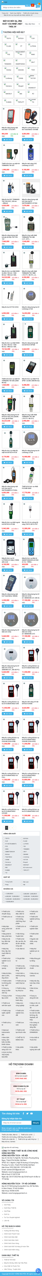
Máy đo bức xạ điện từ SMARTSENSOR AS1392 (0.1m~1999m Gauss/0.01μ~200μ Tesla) (31, 560)
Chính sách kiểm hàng (11, 1250)
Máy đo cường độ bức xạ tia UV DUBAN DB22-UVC (30, 810)
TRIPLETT (26, 870)
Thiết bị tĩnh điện (10, 1260)
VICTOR (25, 859)
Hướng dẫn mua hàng (11, 1231)
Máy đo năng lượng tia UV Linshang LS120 (30, 308)
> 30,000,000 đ (9, 901)
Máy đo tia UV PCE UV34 (10, 307)
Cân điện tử (20, 949)
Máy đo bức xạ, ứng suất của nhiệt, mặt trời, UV (18, 15)
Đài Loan (26, 882)
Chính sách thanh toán (12, 1234)
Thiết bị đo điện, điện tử (10, 1135)
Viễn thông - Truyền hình (12, 1269)
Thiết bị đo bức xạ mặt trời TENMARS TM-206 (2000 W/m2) (11, 380)
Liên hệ (6, 1220)
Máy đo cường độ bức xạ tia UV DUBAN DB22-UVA (30, 667)
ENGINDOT (8, 865)
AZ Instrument (27, 867)
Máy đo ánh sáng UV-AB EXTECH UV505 (30, 702)
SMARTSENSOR (10, 851)
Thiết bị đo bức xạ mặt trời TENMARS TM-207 (11, 164)
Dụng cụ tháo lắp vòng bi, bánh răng (21, 998)
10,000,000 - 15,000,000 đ (30, 896)
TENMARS (26, 849)
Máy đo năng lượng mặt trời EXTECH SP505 (30, 344)
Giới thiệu (7, 1205)
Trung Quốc (9, 882)
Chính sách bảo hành (11, 1240)
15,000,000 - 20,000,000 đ (12, 899)
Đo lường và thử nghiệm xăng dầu (34, 1025)
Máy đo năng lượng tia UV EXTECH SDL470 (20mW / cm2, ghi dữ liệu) (10, 416)
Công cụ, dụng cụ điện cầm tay (6, 990)
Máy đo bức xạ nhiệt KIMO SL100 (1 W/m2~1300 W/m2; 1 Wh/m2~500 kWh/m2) (11, 345)
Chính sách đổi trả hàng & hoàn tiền (16, 1246)
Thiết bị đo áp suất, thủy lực (27, 1139)
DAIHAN (25, 854)
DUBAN (7, 870)
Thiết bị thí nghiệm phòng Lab (35, 919)
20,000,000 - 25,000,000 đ (30, 899)
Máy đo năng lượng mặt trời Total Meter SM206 (10, 595)
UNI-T (25, 851)
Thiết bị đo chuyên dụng (30, 13)
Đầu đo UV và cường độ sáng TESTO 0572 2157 (30, 523)
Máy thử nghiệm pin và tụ (34, 951)
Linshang (26, 857)
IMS (6, 867)
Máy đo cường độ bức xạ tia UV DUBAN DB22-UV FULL (10, 775)
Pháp (7, 884)
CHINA (7, 859)
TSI (6, 873)
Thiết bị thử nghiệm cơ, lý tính (6, 961)
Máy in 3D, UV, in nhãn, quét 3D (35, 1005)
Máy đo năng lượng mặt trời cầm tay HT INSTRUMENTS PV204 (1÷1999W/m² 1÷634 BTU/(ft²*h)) (10, 488)
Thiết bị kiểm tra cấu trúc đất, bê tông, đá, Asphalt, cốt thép (35, 1015)
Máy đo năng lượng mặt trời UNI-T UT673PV (10, 128)
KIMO (7, 849)
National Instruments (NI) (6, 1032)
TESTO (7, 838)
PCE (6, 846)
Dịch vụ (6, 1214)
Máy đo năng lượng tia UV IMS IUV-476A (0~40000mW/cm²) (30, 632)
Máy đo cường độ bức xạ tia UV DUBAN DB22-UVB (10, 702)
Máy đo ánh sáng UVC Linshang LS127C (29, 164)
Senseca (8, 862)
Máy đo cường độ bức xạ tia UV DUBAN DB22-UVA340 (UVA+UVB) (10, 739)
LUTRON (25, 844)
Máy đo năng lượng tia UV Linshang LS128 (30, 451)
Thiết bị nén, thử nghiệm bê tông (20, 968)
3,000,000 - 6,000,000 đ (30, 894)
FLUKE (25, 841)
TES (24, 846)
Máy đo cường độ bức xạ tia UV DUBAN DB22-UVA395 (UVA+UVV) (30, 739)
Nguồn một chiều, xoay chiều (34, 941)
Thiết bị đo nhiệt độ (8, 1139)
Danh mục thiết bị (15, 13)
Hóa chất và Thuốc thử (12, 1266)
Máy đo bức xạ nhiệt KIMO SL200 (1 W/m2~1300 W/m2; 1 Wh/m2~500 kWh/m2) (11, 273)
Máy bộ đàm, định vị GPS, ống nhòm (7, 975)
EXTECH (25, 838)
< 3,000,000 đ (9, 893)
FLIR (6, 841)
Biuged (25, 862)
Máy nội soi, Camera (8, 1141)
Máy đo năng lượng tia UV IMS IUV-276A (10, 631)
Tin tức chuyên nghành (12, 1217)
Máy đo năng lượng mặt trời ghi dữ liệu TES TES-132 (10, 237)
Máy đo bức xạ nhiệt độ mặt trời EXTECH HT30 (10, 451)
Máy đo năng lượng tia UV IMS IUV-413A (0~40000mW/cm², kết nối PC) (31, 596)
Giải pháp (7, 1211)
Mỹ (24, 884)
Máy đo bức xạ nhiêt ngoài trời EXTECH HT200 (11, 523)
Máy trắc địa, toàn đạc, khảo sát (35, 983)
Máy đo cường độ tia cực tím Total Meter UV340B (30, 128)
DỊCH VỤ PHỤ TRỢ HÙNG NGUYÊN (7, 1054)
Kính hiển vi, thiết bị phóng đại (20, 975)
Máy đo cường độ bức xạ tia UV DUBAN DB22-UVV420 (10, 811)
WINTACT (26, 865)
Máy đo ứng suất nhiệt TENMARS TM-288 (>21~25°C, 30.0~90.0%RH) (29, 237)
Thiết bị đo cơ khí (26, 1135)
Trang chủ (5, 13)
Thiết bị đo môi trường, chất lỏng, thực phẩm (16, 1137)
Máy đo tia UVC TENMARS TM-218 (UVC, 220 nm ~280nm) (10, 201)
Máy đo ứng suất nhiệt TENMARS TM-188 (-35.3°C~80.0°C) (29, 416)
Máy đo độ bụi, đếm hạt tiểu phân (6, 941)
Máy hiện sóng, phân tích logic (7, 929)
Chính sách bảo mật (11, 1237)
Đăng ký (36, 1123)
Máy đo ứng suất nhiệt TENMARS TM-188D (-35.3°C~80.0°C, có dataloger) (29, 273)
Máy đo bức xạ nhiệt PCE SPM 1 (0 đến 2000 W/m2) (30, 380)
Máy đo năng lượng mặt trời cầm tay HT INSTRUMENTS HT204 (30, 201)
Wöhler (7, 854)
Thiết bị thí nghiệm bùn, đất (20, 1013)
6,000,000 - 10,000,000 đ (12, 896)
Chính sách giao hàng (11, 1243)
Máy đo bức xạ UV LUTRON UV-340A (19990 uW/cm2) (10, 560)
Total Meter (8, 857)
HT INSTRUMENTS (10, 844)
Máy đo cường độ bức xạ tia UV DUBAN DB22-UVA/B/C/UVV (30, 775)
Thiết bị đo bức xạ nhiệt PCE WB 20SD (30, 487)
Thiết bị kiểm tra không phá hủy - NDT (6, 983)
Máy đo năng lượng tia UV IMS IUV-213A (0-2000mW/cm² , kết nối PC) (10, 667)
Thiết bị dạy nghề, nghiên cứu (6, 1013)
